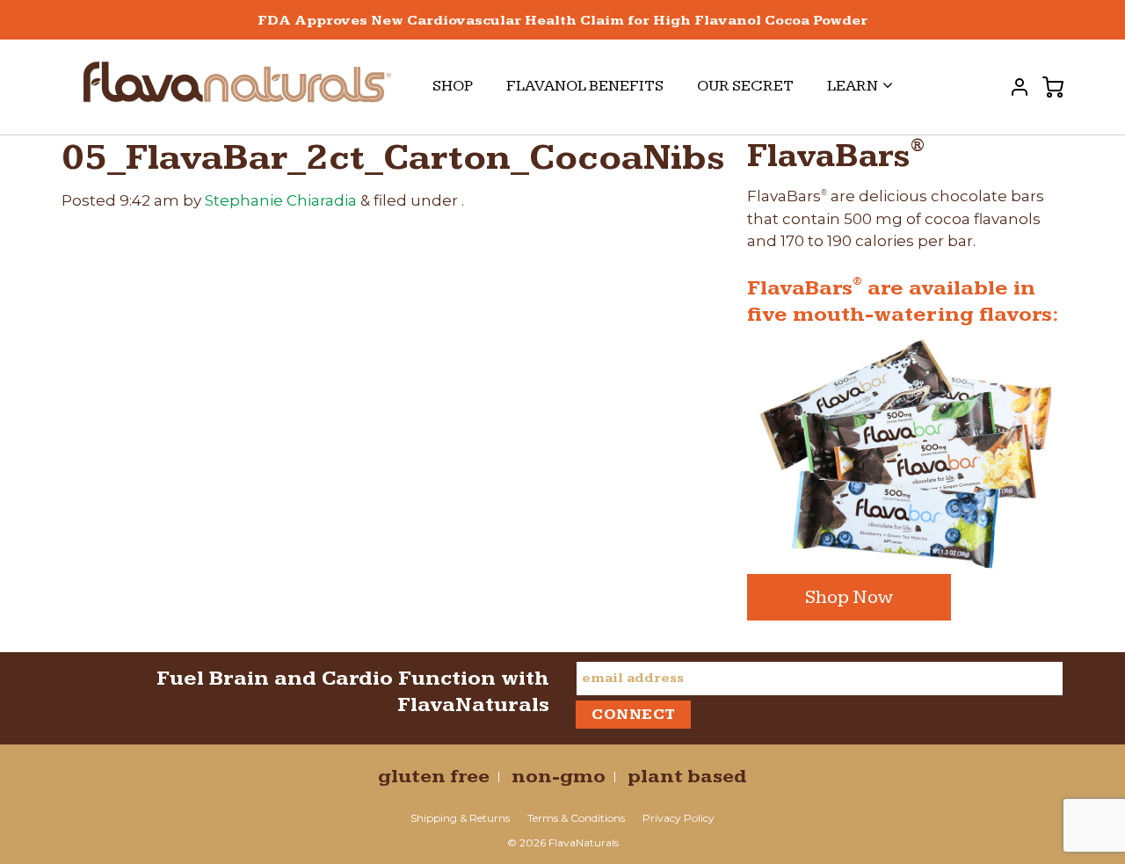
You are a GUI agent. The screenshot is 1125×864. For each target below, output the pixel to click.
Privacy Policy (678, 817)
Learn (852, 85)
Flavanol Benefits (585, 85)
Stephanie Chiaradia (281, 200)
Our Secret (745, 85)
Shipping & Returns (460, 817)
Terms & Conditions (576, 817)
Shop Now (849, 597)
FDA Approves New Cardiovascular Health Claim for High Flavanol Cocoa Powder (562, 20)
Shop (452, 85)
